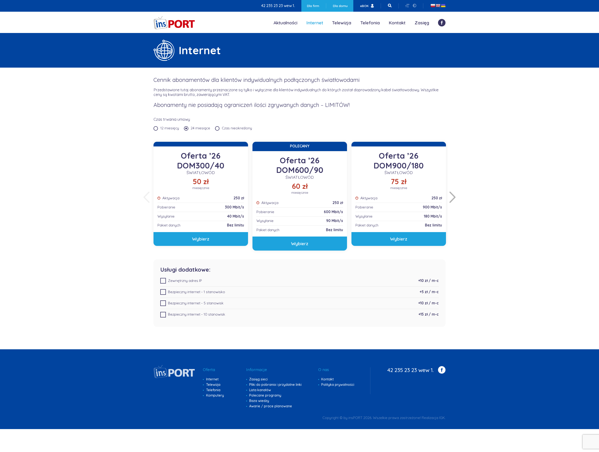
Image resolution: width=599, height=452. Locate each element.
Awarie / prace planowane (270, 406)
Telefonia (370, 23)
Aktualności (285, 23)
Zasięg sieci (258, 379)
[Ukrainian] (443, 5)
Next (452, 197)
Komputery (215, 395)
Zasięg (422, 23)
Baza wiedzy (259, 401)
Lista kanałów (260, 390)
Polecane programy (265, 395)
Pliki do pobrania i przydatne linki (275, 385)
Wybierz (200, 239)
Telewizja (341, 23)
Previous (146, 197)
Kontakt (397, 23)
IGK (442, 418)
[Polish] (433, 5)
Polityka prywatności (337, 385)
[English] (438, 5)
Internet (314, 23)
